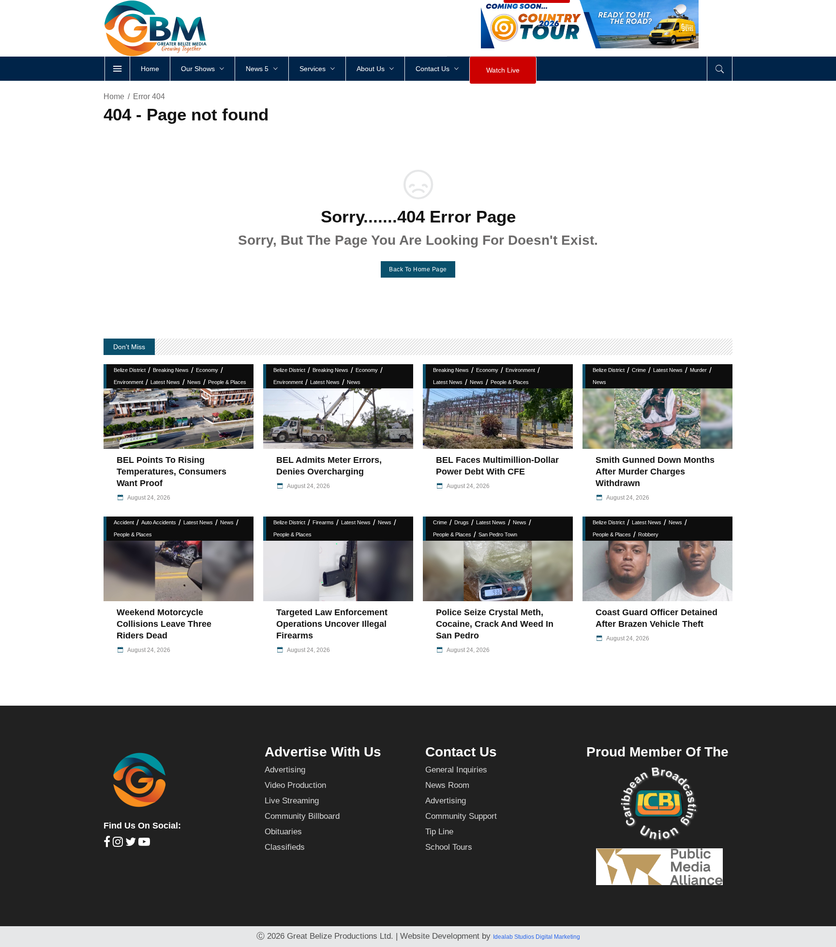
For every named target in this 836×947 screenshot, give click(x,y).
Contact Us (461, 751)
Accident (124, 522)
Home (114, 96)
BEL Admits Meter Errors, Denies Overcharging (329, 465)
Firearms (323, 522)
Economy (207, 370)
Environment (128, 382)
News (194, 382)
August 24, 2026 (148, 497)
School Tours (448, 847)
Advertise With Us (323, 751)
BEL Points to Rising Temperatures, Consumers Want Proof (171, 471)
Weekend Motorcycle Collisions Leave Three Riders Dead (164, 623)
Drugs (461, 522)
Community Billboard (302, 816)
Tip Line (439, 831)
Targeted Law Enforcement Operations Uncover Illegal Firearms (332, 623)
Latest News (165, 382)
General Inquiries (456, 769)
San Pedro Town (497, 534)
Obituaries (283, 831)
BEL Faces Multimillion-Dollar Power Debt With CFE (497, 465)
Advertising (285, 769)
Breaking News (171, 370)
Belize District (130, 370)
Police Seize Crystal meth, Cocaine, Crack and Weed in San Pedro (494, 623)
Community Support (461, 816)
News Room (447, 785)
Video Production (295, 785)
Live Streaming (292, 800)
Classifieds (285, 847)
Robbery (648, 534)
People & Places (227, 382)
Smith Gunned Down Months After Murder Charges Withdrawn (655, 471)
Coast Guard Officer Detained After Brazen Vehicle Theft (656, 618)
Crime (639, 370)
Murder (698, 370)
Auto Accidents (158, 522)
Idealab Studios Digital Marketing (536, 936)
